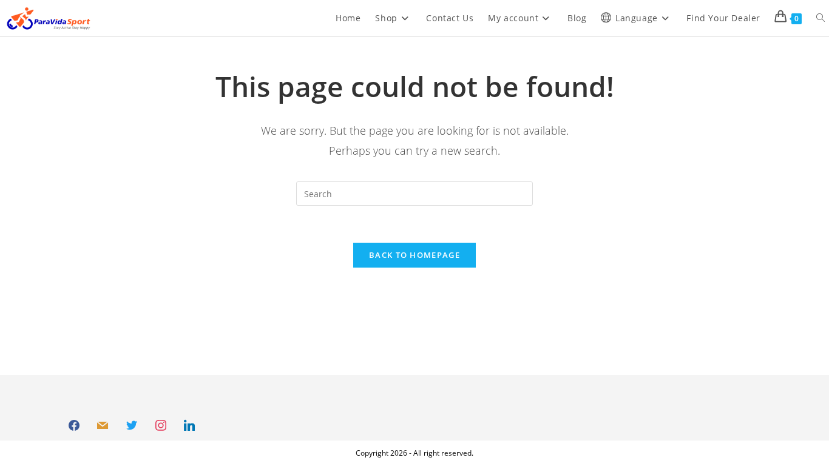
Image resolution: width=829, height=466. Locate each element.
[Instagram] (160, 426)
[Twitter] (131, 426)
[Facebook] (74, 426)
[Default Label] (103, 426)
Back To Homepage (414, 254)
